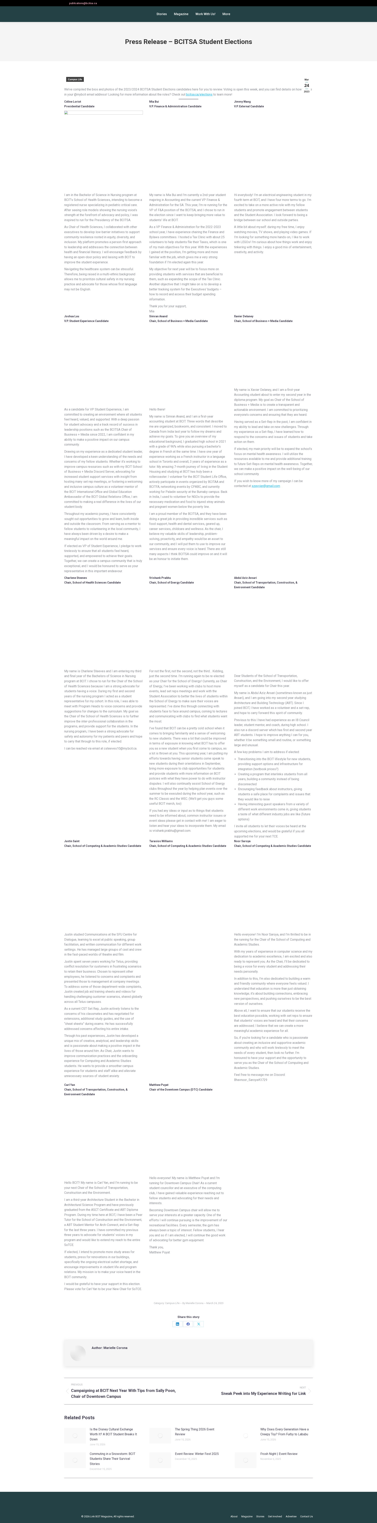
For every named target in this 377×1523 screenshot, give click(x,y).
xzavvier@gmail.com (266, 486)
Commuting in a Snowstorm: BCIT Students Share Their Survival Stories (112, 1459)
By (192, 1303)
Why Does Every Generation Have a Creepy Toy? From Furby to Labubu (284, 1431)
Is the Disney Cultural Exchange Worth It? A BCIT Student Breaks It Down (113, 1434)
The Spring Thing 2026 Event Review (194, 1431)
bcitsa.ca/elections (199, 94)
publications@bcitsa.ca (83, 3)
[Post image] (75, 1436)
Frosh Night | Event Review (278, 1454)
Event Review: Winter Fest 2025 (197, 1454)
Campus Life (75, 79)
